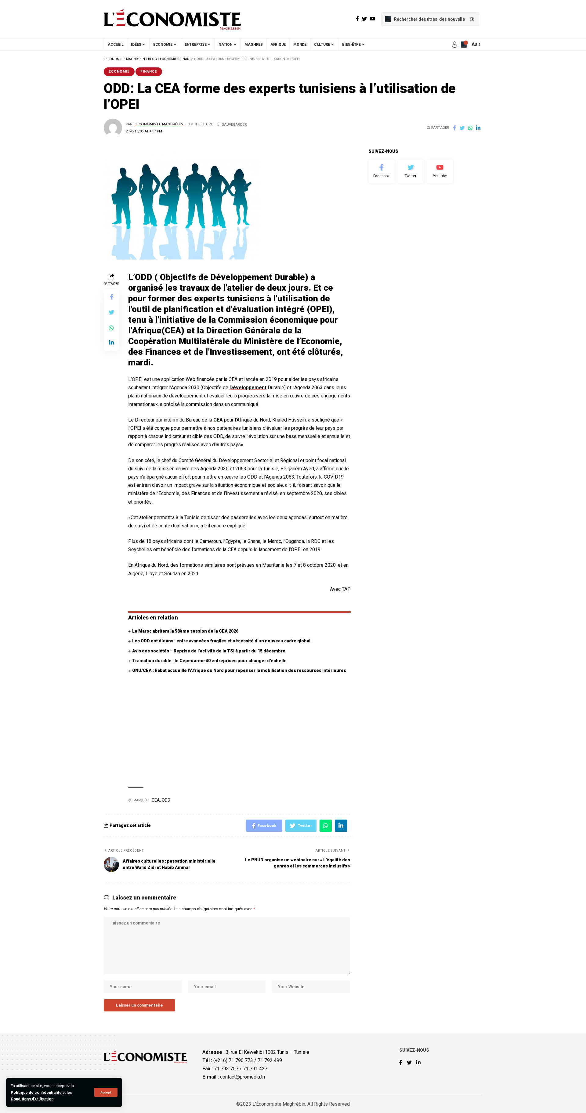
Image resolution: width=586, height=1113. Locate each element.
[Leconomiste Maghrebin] (172, 19)
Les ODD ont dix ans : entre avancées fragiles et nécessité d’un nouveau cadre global (221, 640)
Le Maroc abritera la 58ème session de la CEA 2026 (185, 631)
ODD (166, 800)
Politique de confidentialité (36, 1092)
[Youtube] (439, 171)
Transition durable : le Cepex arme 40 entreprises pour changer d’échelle (209, 660)
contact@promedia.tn (242, 1077)
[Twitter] (410, 171)
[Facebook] (381, 171)
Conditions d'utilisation (32, 1099)
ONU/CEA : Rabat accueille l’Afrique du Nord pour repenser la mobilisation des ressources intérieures (239, 670)
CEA (218, 420)
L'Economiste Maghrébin (158, 124)
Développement (248, 387)
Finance (148, 71)
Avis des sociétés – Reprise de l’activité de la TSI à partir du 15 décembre (208, 650)
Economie (119, 71)
